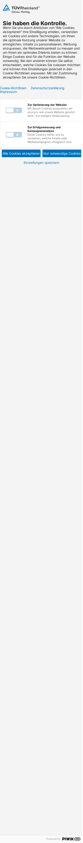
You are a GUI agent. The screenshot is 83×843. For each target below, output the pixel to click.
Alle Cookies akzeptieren (21, 153)
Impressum (8, 92)
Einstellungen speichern (41, 163)
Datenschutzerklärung (47, 88)
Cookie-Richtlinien (13, 88)
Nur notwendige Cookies (61, 153)
